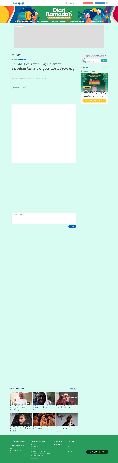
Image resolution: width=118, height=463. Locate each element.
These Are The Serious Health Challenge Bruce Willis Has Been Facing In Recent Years (20, 408)
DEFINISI (33, 444)
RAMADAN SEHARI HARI (77, 21)
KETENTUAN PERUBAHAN (37, 455)
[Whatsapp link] (100, 451)
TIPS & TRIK (70, 446)
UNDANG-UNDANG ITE (36, 458)
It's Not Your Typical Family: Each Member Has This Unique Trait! (43, 408)
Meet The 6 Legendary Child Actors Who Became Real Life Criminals (20, 429)
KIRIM (72, 226)
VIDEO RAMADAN (42, 21)
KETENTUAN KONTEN (36, 449)
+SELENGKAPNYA (104, 67)
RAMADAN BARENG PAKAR (24, 21)
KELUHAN (70, 451)
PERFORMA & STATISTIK (15, 450)
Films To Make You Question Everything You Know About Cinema (65, 429)
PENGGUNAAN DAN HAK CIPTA (38, 451)
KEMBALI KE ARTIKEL (19, 87)
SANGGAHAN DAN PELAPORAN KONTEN (40, 453)
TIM (11, 453)
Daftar (104, 60)
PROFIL (11, 448)
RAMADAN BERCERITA (59, 21)
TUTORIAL (70, 449)
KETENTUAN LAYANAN (36, 446)
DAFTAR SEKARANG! (94, 101)
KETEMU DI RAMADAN (96, 21)
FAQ (69, 444)
